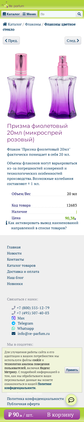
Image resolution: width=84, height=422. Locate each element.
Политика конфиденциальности (35, 398)
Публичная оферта (23, 403)
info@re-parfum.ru (33, 333)
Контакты (15, 259)
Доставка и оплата (23, 271)
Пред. (12, 40)
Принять (72, 370)
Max (20, 318)
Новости (14, 253)
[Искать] (79, 14)
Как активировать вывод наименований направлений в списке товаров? (42, 225)
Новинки (15, 283)
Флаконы (33, 24)
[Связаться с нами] (71, 400)
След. (72, 40)
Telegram (25, 323)
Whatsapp (25, 328)
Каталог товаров (21, 265)
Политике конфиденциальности (28, 386)
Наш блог (15, 277)
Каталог (14, 24)
